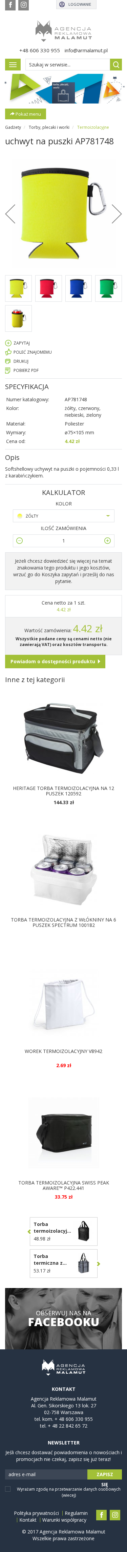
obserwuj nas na (63, 1318)
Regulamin (76, 1513)
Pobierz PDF (26, 370)
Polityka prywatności (36, 1513)
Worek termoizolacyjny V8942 (63, 1051)
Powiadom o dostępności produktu (52, 661)
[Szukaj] (116, 64)
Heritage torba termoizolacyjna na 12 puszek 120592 (63, 790)
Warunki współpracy (64, 1520)
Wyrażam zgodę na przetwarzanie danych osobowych (69, 1492)
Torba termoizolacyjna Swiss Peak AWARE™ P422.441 (63, 1185)
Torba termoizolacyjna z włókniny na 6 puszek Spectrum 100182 (63, 922)
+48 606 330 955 (39, 50)
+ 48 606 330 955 (74, 1419)
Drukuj (21, 361)
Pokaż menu (28, 114)
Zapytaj (22, 343)
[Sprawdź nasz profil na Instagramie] (23, 5)
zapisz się (105, 1475)
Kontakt (28, 1520)
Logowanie (79, 4)
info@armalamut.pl (86, 50)
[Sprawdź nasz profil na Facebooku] (10, 5)
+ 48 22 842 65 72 (67, 1426)
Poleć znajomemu (33, 352)
